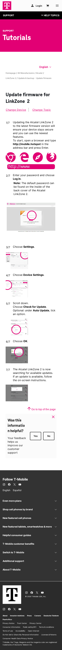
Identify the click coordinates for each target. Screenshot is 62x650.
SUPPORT (8, 15)
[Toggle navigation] (49, 15)
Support (8, 30)
